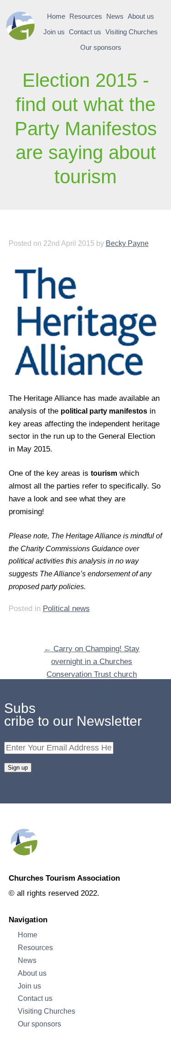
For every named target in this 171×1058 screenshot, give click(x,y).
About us (141, 16)
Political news (66, 608)
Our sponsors (100, 47)
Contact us (85, 32)
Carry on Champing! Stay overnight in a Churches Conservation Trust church (92, 661)
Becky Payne (127, 243)
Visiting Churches (131, 32)
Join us (54, 32)
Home (56, 16)
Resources (85, 16)
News (115, 16)
